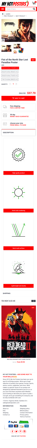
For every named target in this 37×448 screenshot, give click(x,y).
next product (21, 16)
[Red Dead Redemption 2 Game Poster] (18, 332)
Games (8, 14)
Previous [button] (32, 301)
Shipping (5, 413)
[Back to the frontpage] (2, 14)
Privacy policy (24, 415)
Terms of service (25, 417)
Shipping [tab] (6, 293)
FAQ (4, 411)
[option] (6, 48)
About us (6, 408)
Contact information (26, 413)
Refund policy (24, 411)
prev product (9, 16)
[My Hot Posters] (15, 3)
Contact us (6, 415)
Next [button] (35, 301)
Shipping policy (25, 408)
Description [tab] (8, 132)
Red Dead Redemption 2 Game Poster (18, 359)
